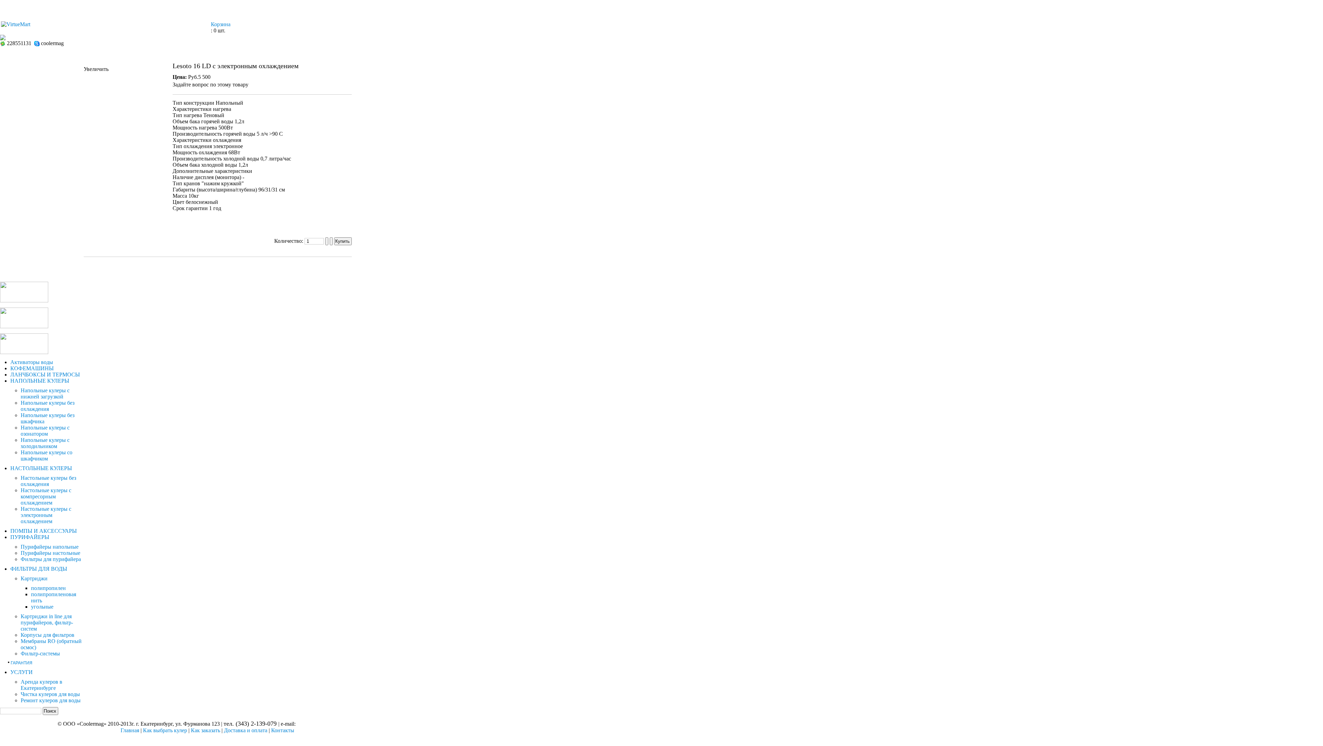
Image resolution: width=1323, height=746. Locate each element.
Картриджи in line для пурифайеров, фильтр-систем (47, 622)
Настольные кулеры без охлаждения (48, 481)
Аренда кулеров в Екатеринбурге (41, 685)
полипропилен (48, 588)
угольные (42, 607)
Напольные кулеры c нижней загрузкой (45, 393)
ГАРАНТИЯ (21, 663)
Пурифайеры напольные (50, 547)
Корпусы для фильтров (47, 635)
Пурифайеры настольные (50, 553)
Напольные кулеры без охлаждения (47, 406)
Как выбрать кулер (165, 730)
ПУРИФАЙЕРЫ (29, 537)
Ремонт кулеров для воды (51, 700)
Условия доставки (712, 8)
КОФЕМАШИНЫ (32, 368)
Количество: (289, 241)
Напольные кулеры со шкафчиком (46, 455)
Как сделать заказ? (639, 8)
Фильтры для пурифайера (51, 559)
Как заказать (205, 730)
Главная (521, 8)
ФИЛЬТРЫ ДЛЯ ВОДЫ (38, 569)
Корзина (220, 24)
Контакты (771, 8)
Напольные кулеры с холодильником (45, 443)
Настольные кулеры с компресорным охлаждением (46, 496)
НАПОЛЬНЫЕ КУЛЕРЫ (39, 381)
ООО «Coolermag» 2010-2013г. (99, 724)
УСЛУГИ (21, 672)
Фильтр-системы (40, 653)
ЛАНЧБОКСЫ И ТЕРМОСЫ (45, 374)
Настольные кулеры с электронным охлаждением (46, 515)
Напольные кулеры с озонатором (45, 431)
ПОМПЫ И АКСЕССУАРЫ (43, 531)
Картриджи (34, 578)
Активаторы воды (31, 362)
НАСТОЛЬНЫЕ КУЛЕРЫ (41, 468)
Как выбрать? (572, 8)
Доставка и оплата (245, 730)
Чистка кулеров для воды (50, 694)
